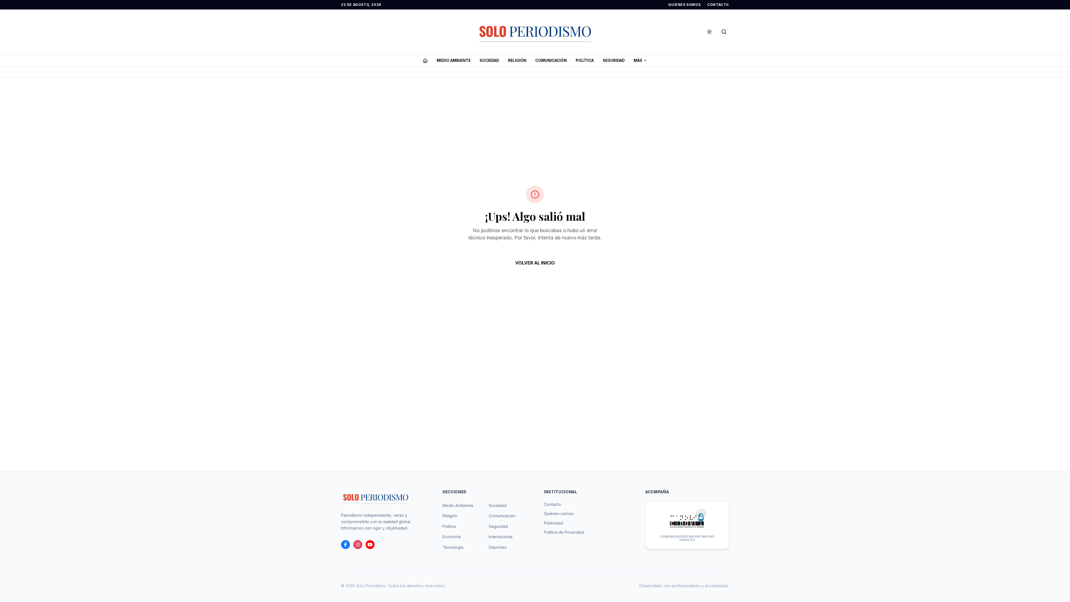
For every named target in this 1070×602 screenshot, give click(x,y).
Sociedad (498, 505)
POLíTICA (585, 60)
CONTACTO (718, 5)
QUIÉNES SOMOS (684, 5)
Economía (451, 536)
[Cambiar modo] (709, 32)
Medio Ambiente (457, 505)
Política (449, 526)
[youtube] (370, 544)
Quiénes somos (559, 513)
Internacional (500, 536)
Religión (449, 515)
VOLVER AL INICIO (535, 263)
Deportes (498, 547)
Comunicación (502, 515)
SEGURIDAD (614, 60)
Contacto (552, 504)
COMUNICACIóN (551, 60)
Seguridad (498, 526)
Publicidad (553, 523)
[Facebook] (345, 544)
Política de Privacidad (564, 532)
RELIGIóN (517, 60)
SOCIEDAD (489, 60)
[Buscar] (724, 32)
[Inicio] (425, 60)
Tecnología (452, 547)
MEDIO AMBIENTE (454, 60)
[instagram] (357, 544)
